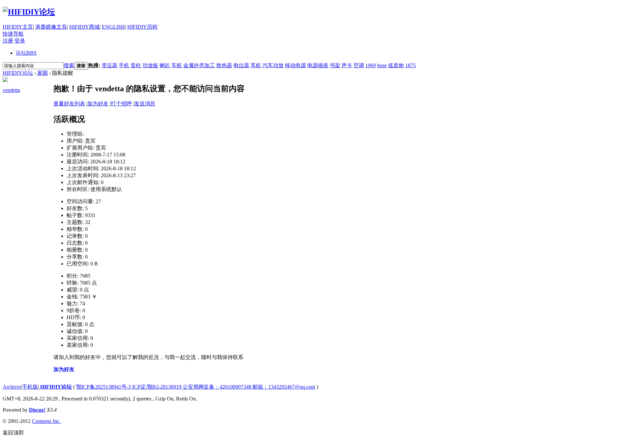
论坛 (26, 53)
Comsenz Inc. (46, 421)
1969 (370, 65)
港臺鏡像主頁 (51, 27)
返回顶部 (13, 432)
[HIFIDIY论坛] (29, 12)
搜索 (69, 65)
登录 (20, 40)
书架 (335, 65)
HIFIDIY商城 (84, 27)
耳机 (256, 65)
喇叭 (165, 65)
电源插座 (317, 65)
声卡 (347, 65)
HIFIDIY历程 (142, 27)
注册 (8, 40)
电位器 (241, 65)
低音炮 (396, 65)
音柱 (136, 65)
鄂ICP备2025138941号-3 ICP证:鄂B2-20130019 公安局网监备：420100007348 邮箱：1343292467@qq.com (195, 387)
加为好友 (97, 103)
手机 (124, 65)
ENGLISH (113, 27)
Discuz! (37, 410)
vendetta (11, 90)
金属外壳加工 (199, 65)
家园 (42, 73)
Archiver (12, 387)
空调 (358, 65)
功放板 (150, 65)
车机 (176, 65)
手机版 (30, 387)
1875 (410, 65)
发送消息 (144, 103)
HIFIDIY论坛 (18, 73)
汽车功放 (273, 65)
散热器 (224, 65)
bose (382, 65)
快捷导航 (13, 34)
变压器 (109, 65)
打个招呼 (121, 103)
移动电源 (295, 65)
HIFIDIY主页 (18, 27)
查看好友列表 (69, 103)
